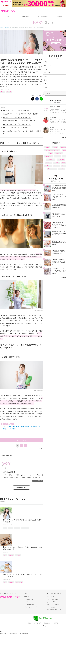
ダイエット (9, 91)
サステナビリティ (24, 633)
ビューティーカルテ (29, 604)
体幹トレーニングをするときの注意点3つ (15, 128)
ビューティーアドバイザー (31, 607)
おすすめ (11, 555)
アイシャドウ (48, 156)
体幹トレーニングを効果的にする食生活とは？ (17, 124)
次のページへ (21, 440)
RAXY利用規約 (51, 607)
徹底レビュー (59, 153)
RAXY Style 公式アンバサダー (52, 150)
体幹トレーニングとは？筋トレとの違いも (16, 110)
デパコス (56, 165)
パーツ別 (56, 162)
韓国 (51, 153)
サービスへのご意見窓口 (53, 604)
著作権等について (48, 623)
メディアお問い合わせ (52, 599)
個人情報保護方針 (38, 623)
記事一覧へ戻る (21, 487)
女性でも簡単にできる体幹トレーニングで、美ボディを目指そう (22, 132)
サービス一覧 (3, 633)
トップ (8, 16)
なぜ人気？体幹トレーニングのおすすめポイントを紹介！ (20, 114)
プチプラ (48, 162)
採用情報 (56, 623)
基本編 (10, 528)
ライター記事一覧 (38, 481)
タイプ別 (61, 169)
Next (40, 448)
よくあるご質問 (51, 602)
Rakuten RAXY (7, 11)
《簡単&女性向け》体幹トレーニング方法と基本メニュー (20, 121)
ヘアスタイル (51, 159)
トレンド (57, 156)
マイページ (27, 602)
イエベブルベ (61, 159)
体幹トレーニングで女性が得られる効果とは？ (17, 117)
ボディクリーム (19, 582)
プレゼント (18, 555)
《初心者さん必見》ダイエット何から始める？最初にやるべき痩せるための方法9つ (21, 428)
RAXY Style (25, 16)
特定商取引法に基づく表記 (54, 609)
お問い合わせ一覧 (13, 633)
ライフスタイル (25, 528)
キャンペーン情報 (43, 16)
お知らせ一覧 (50, 597)
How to (2, 91)
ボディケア (7, 89)
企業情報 (30, 623)
